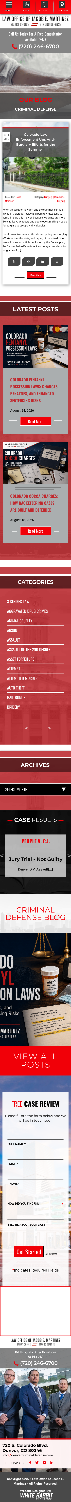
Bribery (13, 707)
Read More (35, 421)
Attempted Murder (22, 678)
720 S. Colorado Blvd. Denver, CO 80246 (25, 1448)
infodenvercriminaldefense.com (27, 1455)
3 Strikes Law (18, 601)
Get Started (29, 1251)
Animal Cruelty (19, 621)
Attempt (13, 668)
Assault (13, 640)
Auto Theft (16, 688)
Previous (26, 728)
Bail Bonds (16, 697)
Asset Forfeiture (20, 659)
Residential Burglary (59, 199)
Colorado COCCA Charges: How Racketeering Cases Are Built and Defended (34, 503)
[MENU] (9, 4)
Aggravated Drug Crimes (27, 611)
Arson (12, 630)
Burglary (48, 197)
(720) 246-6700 (38, 46)
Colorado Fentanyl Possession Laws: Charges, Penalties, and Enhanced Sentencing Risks (35, 958)
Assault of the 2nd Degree (28, 649)
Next (49, 728)
